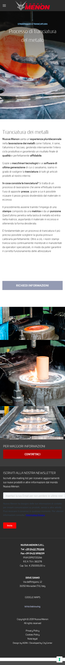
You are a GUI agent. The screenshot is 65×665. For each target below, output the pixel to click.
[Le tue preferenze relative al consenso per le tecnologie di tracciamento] (59, 659)
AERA (25, 642)
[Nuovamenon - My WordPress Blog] (32, 5)
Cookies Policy (33, 634)
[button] (4, 5)
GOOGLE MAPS (32, 597)
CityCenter (47, 642)
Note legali (32, 638)
